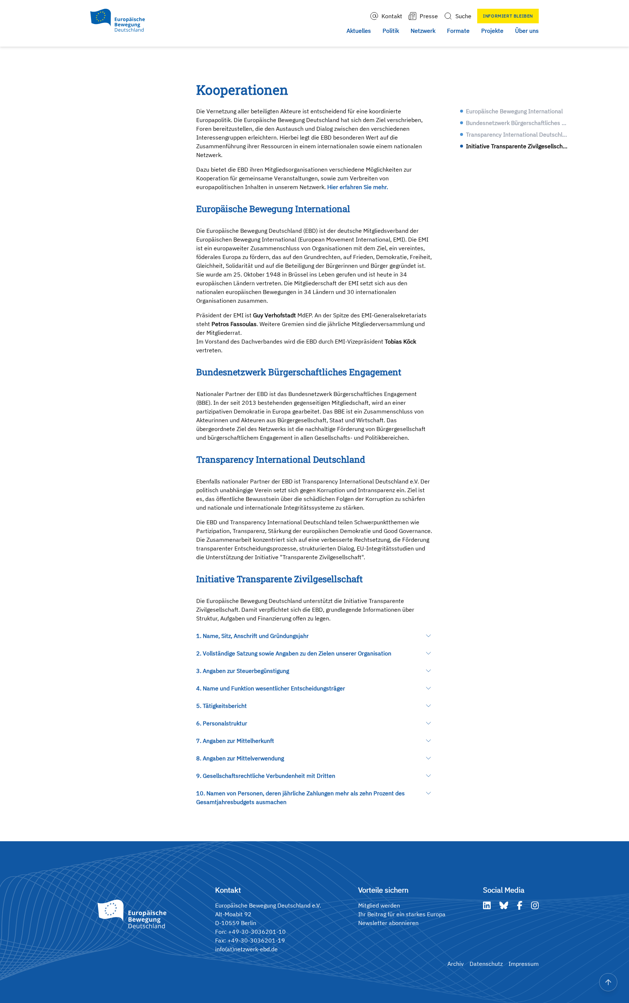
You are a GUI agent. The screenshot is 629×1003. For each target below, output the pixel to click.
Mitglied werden (379, 905)
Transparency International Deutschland (517, 134)
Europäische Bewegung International (514, 111)
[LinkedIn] (487, 905)
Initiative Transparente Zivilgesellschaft (517, 146)
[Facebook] (519, 905)
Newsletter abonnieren (388, 922)
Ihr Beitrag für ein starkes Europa (402, 914)
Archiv (455, 963)
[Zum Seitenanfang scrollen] (608, 982)
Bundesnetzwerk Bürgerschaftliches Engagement (517, 122)
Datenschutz (486, 963)
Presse (429, 16)
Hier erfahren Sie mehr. (357, 187)
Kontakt (391, 16)
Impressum (524, 963)
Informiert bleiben (508, 16)
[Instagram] (535, 905)
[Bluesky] (503, 905)
